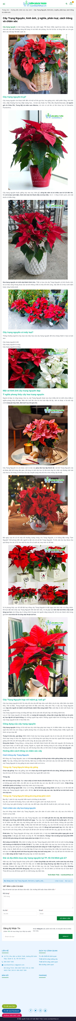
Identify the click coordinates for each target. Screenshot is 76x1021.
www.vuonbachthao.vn (51, 1019)
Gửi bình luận (65, 918)
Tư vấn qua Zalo (9, 1006)
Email (41, 910)
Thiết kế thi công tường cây (48, 959)
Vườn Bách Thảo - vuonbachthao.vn (60, 875)
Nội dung (6, 893)
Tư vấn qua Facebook (11, 1011)
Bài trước (60, 881)
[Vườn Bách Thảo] (35, 4)
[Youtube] (45, 1010)
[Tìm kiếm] (66, 4)
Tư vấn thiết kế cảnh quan (48, 956)
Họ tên (5, 910)
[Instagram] (40, 1010)
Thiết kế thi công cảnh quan (48, 962)
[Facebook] (30, 1010)
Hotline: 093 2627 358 (12, 1015)
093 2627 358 (9, 962)
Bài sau (68, 881)
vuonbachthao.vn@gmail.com (14, 965)
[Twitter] (35, 1010)
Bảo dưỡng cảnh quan (46, 964)
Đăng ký (65, 936)
